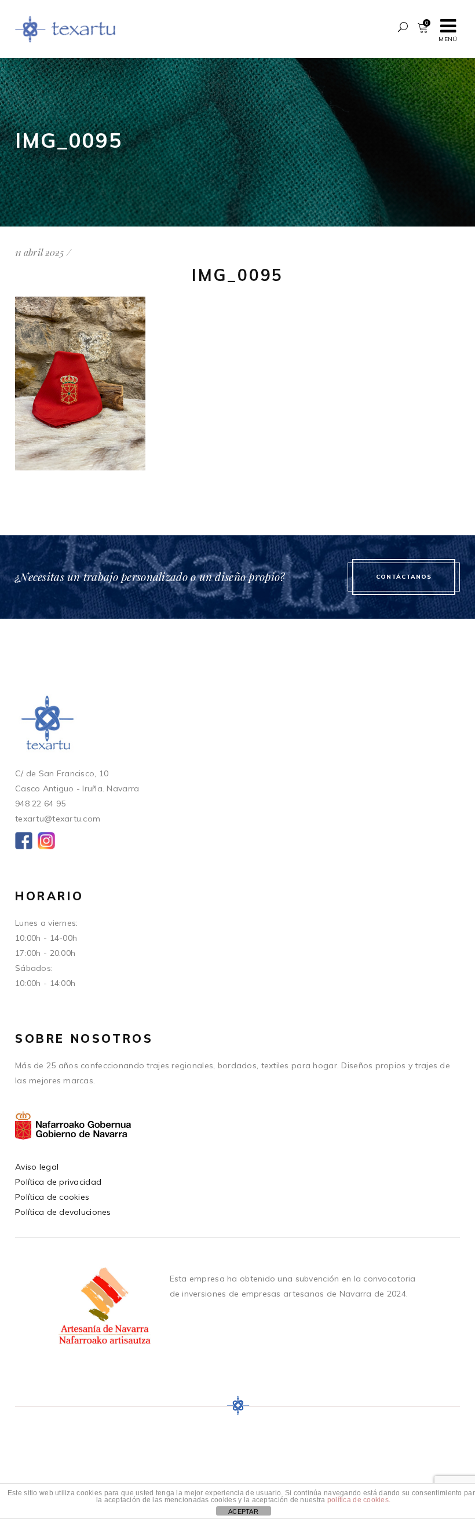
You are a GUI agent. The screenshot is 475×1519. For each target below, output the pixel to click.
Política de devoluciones (63, 1212)
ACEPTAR (243, 1511)
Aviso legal (37, 1167)
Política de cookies (52, 1197)
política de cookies (358, 1500)
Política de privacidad (58, 1182)
